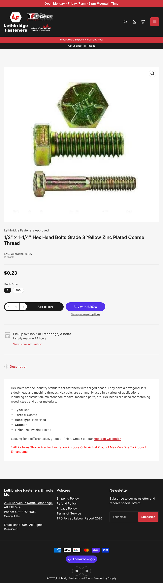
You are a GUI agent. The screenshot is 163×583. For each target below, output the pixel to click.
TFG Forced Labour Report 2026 (79, 518)
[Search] (125, 21)
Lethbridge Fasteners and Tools (73, 578)
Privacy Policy (67, 508)
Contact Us (12, 516)
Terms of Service (69, 513)
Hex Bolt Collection (107, 439)
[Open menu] (154, 21)
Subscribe (148, 516)
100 (18, 290)
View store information (27, 344)
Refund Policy (67, 503)
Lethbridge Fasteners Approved (26, 230)
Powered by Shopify (105, 578)
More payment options (85, 314)
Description (18, 366)
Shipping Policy (68, 498)
